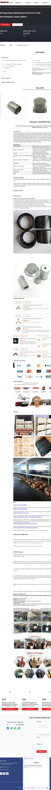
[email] (8, 728)
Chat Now (17, 24)
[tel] (23, 728)
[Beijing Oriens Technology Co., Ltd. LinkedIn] (7, 773)
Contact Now (41, 751)
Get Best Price (5, 24)
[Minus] (47, 758)
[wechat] (15, 728)
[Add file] (25, 787)
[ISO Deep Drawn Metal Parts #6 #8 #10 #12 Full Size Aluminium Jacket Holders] (10, 692)
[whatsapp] (11, 728)
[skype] (19, 728)
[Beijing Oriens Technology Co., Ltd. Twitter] (4, 773)
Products (6, 7)
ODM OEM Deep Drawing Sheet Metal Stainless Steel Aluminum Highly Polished (9, 704)
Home (1, 7)
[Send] (48, 787)
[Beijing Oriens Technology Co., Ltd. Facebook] (1, 773)
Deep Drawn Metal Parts (14, 7)
